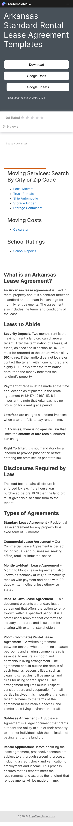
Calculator (20, 229)
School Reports (24, 251)
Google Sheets (38, 87)
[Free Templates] (16, 3)
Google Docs (36, 76)
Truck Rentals (23, 194)
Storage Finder (24, 203)
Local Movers (23, 189)
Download (36, 65)
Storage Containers (27, 208)
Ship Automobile (25, 198)
